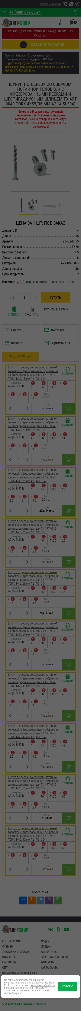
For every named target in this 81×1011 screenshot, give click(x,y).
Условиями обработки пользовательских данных (29, 986)
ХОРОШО (67, 986)
